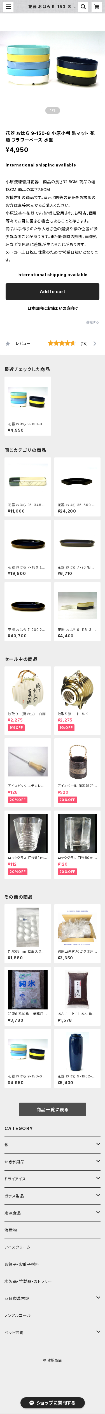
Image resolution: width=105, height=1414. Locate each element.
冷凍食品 (12, 1213)
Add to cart (52, 291)
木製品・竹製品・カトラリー (28, 1281)
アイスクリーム (17, 1247)
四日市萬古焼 (16, 1298)
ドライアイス (15, 1178)
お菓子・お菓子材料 (21, 1264)
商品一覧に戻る (52, 1109)
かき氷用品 (14, 1161)
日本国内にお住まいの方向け (52, 308)
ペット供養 (14, 1332)
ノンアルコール (17, 1315)
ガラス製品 (14, 1196)
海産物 (10, 1230)
